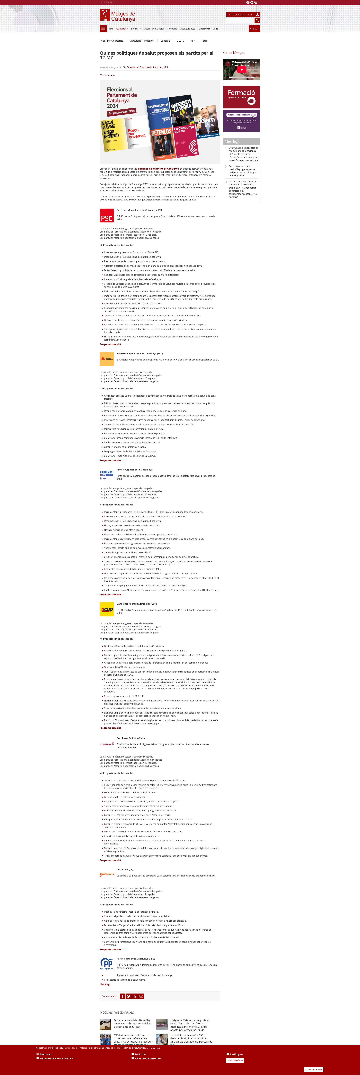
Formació (172, 28)
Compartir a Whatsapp (135, 996)
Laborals (165, 40)
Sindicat (135, 28)
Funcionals (46, 1054)
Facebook (247, 2)
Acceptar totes (313, 1069)
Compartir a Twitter (129, 996)
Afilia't (254, 28)
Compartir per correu (141, 996)
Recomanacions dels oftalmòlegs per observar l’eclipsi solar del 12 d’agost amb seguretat (133, 1023)
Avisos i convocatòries (111, 40)
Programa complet (110, 344)
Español (111, 2)
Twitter (251, 2)
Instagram (255, 2)
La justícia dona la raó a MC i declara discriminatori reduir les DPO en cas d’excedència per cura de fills (191, 1039)
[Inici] (117, 18)
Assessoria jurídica (154, 28)
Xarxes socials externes (148, 1058)
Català (102, 2)
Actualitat (121, 28)
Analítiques (236, 1054)
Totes (204, 40)
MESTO (180, 40)
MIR (193, 40)
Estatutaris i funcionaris (142, 40)
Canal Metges (234, 52)
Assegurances (187, 28)
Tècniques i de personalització (57, 1058)
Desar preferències (235, 1060)
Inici (111, 28)
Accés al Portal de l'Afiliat (240, 14)
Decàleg (105, 984)
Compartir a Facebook (122, 996)
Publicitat (140, 1054)
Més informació (153, 1048)
